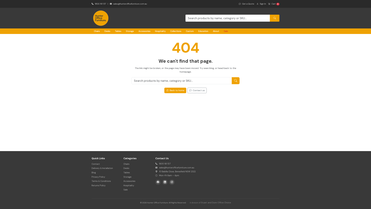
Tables (118, 31)
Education (203, 31)
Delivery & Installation (102, 168)
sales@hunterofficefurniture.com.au (130, 4)
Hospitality (160, 31)
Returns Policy (99, 185)
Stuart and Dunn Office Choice (216, 202)
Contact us (198, 90)
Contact (96, 164)
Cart (275, 4)
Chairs (97, 31)
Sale (226, 31)
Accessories (144, 31)
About (216, 31)
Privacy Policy (98, 177)
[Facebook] (158, 182)
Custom (190, 31)
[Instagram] (171, 182)
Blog (94, 172)
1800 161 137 (100, 4)
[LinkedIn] (165, 182)
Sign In (262, 4)
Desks (107, 31)
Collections (175, 31)
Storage (130, 31)
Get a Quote (248, 4)
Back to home (176, 90)
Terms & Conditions (101, 181)
